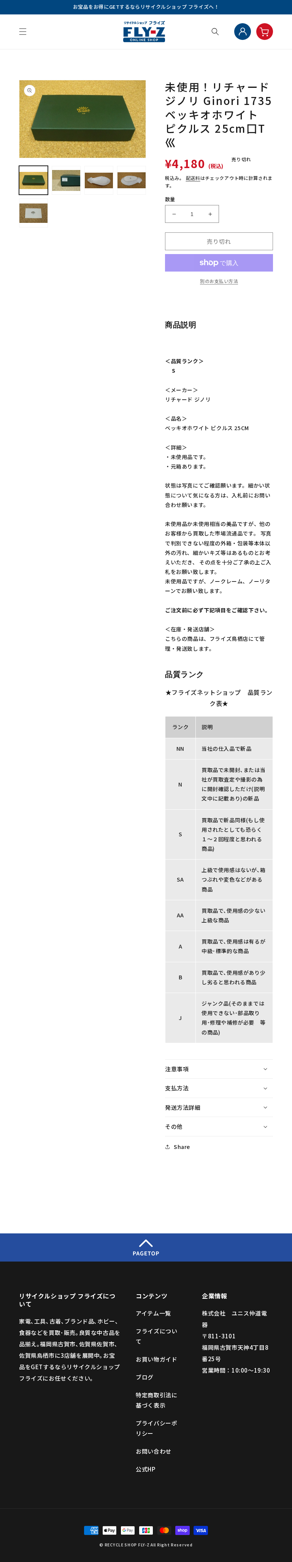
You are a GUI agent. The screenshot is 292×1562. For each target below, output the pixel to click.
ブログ (145, 1377)
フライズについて (156, 1336)
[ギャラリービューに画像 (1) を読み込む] (33, 180)
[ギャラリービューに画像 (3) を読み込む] (98, 180)
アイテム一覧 (153, 1313)
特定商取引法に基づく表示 (156, 1400)
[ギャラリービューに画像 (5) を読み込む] (33, 213)
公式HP (145, 1469)
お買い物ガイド (156, 1359)
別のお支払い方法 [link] (219, 281)
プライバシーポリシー (156, 1428)
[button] (22, 31)
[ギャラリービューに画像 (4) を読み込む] (131, 180)
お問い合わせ (153, 1451)
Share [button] (182, 1146)
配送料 (193, 178)
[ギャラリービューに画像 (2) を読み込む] (66, 180)
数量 (170, 199)
